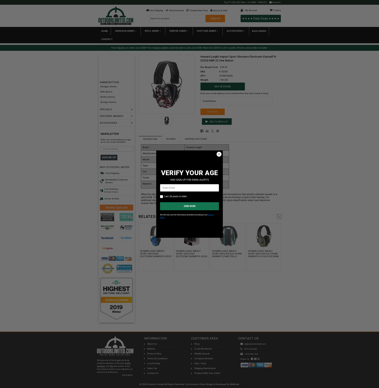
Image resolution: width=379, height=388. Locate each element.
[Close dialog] (219, 154)
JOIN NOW (189, 206)
